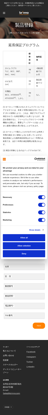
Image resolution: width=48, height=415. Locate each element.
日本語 (7, 407)
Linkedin (30, 367)
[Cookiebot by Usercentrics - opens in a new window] (34, 159)
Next (39, 325)
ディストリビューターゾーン (12, 371)
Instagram (31, 357)
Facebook (30, 352)
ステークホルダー (10, 364)
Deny (24, 254)
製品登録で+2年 (39, 83)
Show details (34, 230)
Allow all (24, 238)
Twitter (29, 362)
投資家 (5, 360)
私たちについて (9, 351)
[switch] (41, 205)
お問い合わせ (8, 355)
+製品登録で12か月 (39, 71)
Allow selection (24, 246)
